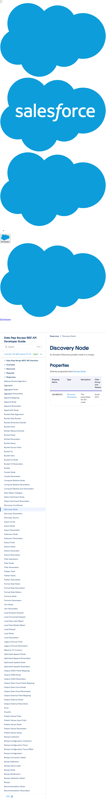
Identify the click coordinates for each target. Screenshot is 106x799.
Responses (54, 336)
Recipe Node (80, 371)
